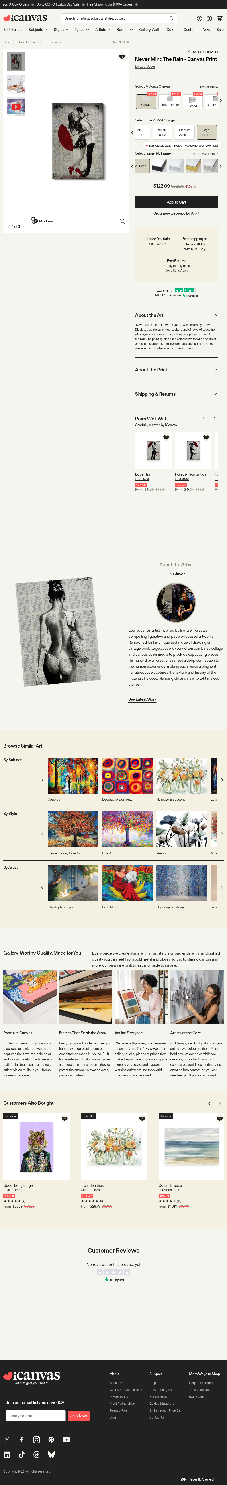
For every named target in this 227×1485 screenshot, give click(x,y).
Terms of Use (118, 1410)
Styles (59, 29)
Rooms (122, 29)
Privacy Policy (119, 1396)
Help (152, 1383)
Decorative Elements (30, 42)
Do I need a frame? (204, 154)
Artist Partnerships (122, 1403)
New (206, 29)
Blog (113, 1417)
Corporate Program (202, 1383)
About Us (116, 1383)
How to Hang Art (160, 1390)
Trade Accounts (200, 1390)
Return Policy (158, 1396)
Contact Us (157, 1417)
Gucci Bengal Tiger (18, 1185)
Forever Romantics (190, 474)
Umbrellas (55, 42)
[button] (146, 101)
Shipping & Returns (155, 394)
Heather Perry (12, 1190)
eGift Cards (196, 1396)
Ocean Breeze (170, 1185)
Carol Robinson (91, 1190)
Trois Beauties (92, 1185)
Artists (100, 29)
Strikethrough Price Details (167, 1410)
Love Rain (143, 474)
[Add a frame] (42, 220)
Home (6, 42)
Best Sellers (12, 29)
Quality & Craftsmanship (126, 1390)
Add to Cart (176, 202)
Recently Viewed (201, 1479)
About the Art (149, 315)
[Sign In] (209, 18)
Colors (171, 29)
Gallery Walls (149, 29)
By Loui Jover (145, 66)
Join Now (78, 1416)
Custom (190, 29)
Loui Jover (142, 478)
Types (79, 29)
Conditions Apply (176, 270)
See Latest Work (142, 699)
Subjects (36, 29)
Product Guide (208, 87)
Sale (220, 29)
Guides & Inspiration (162, 1403)
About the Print (151, 370)
